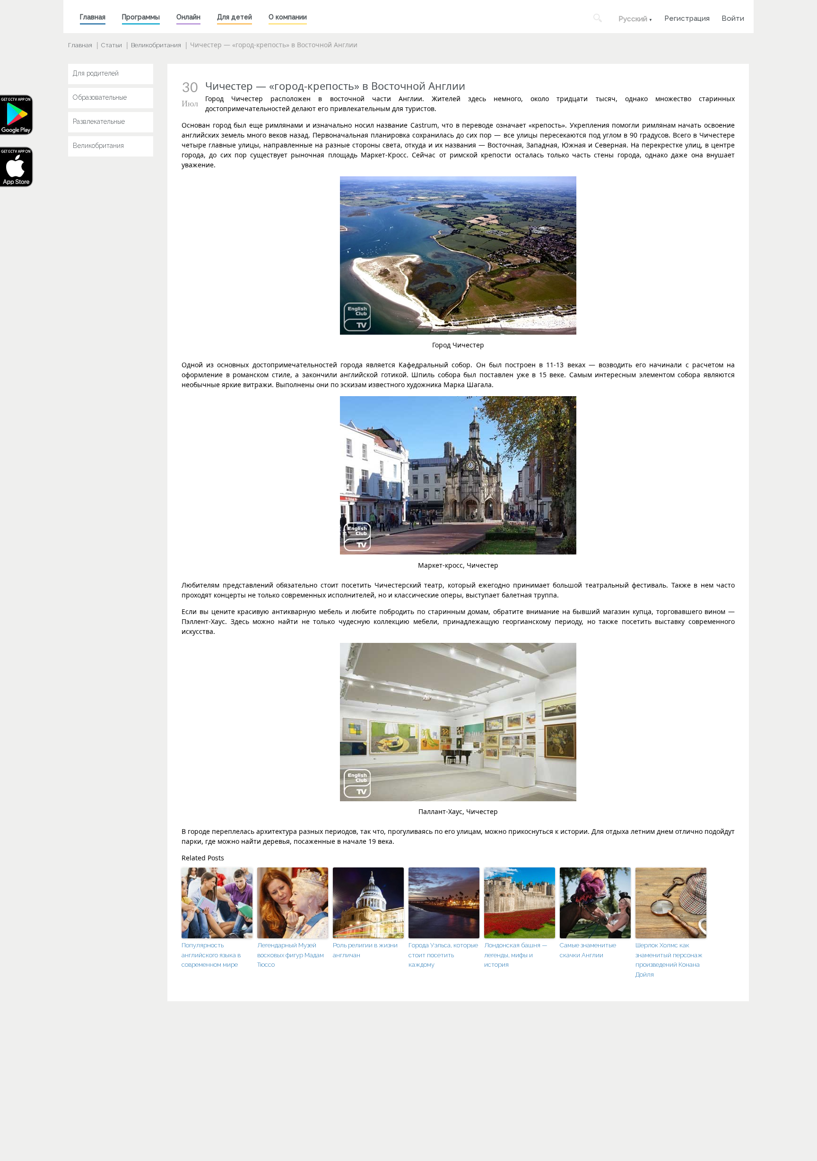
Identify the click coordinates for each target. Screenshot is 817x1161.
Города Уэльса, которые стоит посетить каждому (443, 955)
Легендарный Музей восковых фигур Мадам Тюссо (290, 955)
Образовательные (100, 97)
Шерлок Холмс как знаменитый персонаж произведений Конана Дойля (669, 960)
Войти (732, 17)
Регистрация (687, 17)
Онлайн (188, 17)
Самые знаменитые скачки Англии (588, 950)
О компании (288, 17)
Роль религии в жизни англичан (365, 950)
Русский (632, 19)
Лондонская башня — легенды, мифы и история (516, 955)
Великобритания (156, 45)
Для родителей (96, 73)
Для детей (234, 17)
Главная (92, 17)
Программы (141, 17)
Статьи (111, 45)
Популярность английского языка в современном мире (211, 955)
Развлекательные (99, 121)
